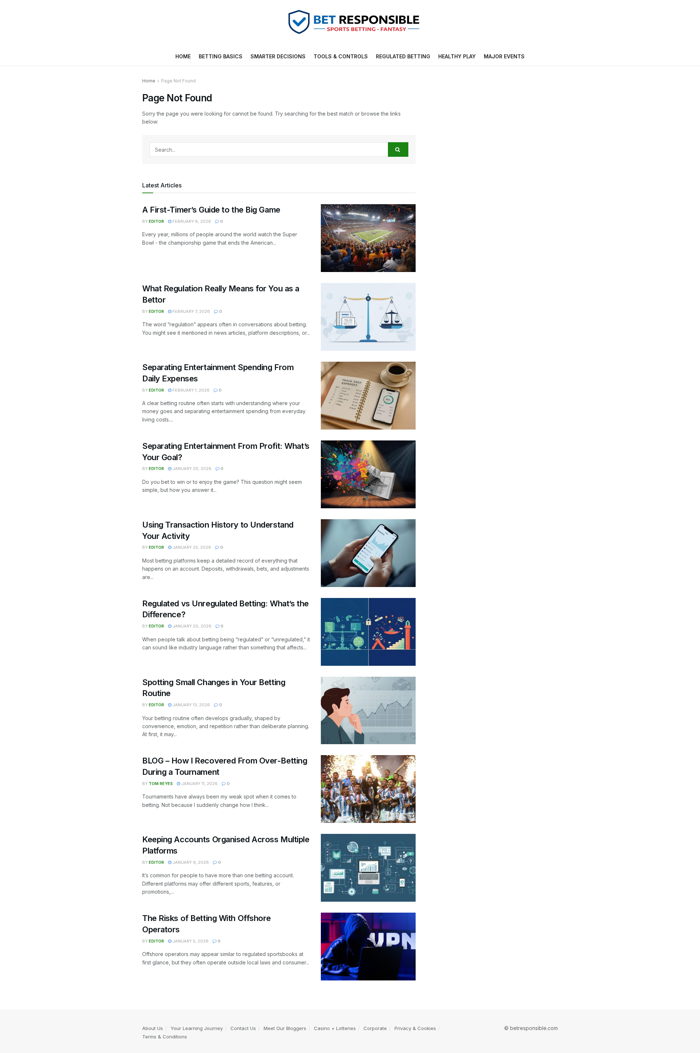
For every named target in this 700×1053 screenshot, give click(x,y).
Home (183, 56)
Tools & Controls (341, 56)
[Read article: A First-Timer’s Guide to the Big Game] (368, 238)
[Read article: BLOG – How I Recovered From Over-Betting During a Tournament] (368, 789)
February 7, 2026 (190, 311)
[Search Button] (398, 149)
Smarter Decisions (278, 56)
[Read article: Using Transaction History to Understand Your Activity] (368, 553)
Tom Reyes (161, 783)
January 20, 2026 (191, 626)
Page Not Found (178, 80)
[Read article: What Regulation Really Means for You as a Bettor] (368, 317)
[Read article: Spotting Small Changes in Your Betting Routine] (368, 711)
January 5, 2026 (190, 941)
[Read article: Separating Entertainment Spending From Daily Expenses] (368, 396)
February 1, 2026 (190, 390)
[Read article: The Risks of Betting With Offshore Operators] (368, 946)
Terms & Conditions (164, 1037)
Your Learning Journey (197, 1028)
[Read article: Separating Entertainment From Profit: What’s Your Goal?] (368, 474)
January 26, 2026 (191, 468)
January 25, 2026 (191, 547)
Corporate (375, 1028)
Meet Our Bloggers (285, 1028)
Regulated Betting (403, 56)
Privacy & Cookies (415, 1028)
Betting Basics (220, 56)
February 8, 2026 (191, 221)
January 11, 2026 (199, 783)
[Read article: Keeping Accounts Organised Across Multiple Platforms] (368, 868)
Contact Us (243, 1028)
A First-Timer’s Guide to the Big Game (211, 209)
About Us (152, 1028)
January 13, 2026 (190, 704)
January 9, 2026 (190, 862)
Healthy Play (457, 56)
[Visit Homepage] (350, 23)
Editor (156, 221)
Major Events (504, 56)
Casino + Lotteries (335, 1028)
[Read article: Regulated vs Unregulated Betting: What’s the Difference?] (368, 632)
